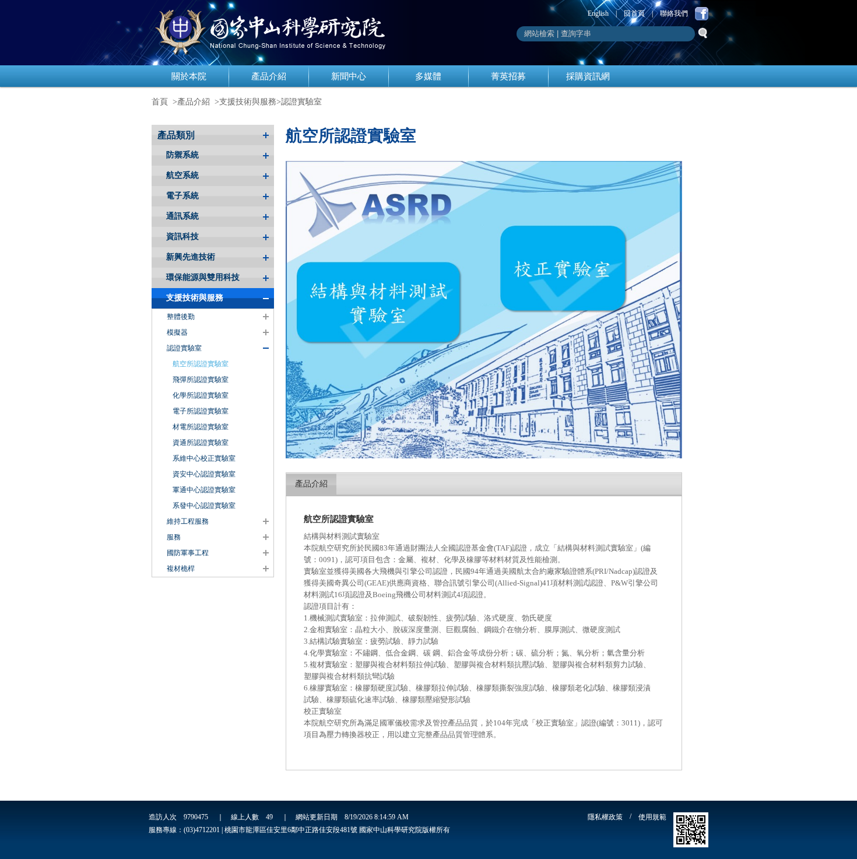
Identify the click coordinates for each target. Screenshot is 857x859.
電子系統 (182, 195)
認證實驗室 (301, 101)
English (598, 13)
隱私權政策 (605, 817)
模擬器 (177, 332)
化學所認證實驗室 (201, 395)
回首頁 (634, 13)
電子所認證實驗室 (201, 411)
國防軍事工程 (188, 553)
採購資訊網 (588, 76)
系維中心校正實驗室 (204, 458)
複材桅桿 (181, 569)
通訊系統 (182, 216)
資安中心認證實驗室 (204, 474)
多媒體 (428, 76)
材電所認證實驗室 (201, 427)
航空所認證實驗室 (201, 364)
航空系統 (182, 175)
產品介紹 (268, 76)
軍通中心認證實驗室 (204, 490)
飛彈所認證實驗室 (201, 380)
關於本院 (188, 76)
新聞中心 (348, 76)
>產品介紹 (191, 101)
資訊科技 (182, 236)
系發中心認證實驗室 (204, 506)
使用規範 (652, 817)
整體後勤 (181, 317)
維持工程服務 (188, 521)
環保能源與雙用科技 (203, 277)
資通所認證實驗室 (201, 443)
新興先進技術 (190, 257)
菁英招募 (508, 76)
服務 (174, 537)
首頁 (160, 101)
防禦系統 (182, 154)
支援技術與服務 (247, 101)
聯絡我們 (674, 13)
